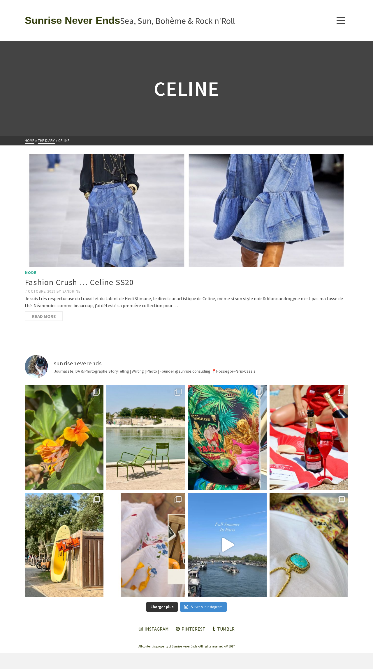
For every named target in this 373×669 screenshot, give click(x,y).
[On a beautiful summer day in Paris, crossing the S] (227, 545)
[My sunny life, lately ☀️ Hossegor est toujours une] (64, 545)
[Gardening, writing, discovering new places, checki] (64, 437)
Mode (30, 272)
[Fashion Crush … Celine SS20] (186, 210)
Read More (44, 316)
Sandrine (71, 291)
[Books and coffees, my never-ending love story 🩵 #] (309, 545)
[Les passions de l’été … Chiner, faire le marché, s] (145, 545)
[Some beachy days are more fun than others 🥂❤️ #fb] (309, 437)
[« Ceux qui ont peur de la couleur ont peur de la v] (227, 437)
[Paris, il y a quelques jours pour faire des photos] (145, 437)
